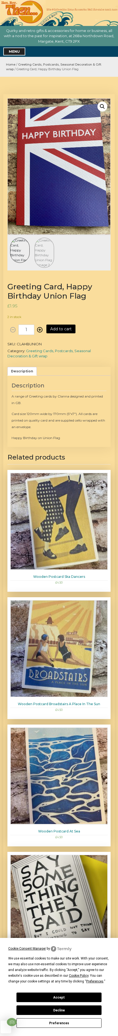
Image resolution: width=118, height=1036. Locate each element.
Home (10, 64)
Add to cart (61, 328)
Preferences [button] (94, 981)
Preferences (59, 1023)
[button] (102, 106)
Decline (59, 1010)
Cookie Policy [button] (78, 976)
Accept (59, 997)
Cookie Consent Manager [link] (27, 948)
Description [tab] (22, 371)
